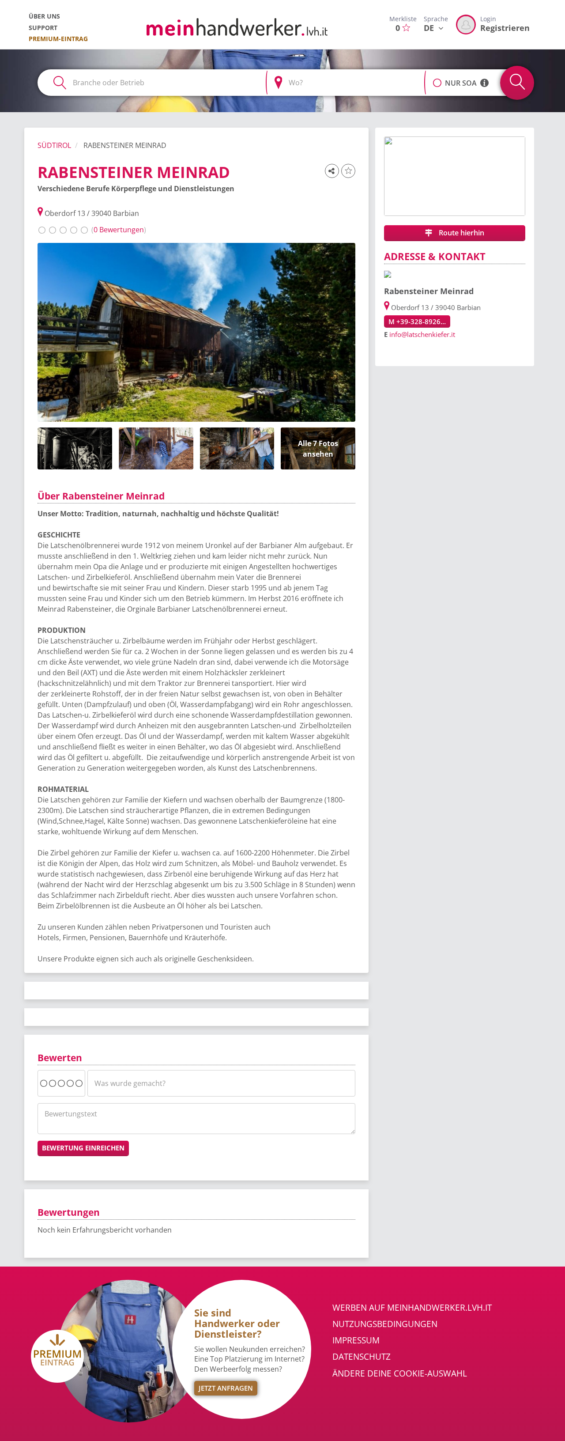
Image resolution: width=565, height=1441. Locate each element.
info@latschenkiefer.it (422, 334)
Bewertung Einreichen (83, 1147)
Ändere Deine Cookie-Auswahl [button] (399, 1373)
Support (43, 27)
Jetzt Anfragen (226, 1388)
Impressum (356, 1340)
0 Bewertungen (119, 229)
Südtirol (54, 145)
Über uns (44, 16)
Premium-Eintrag (58, 38)
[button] (437, 78)
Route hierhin (460, 233)
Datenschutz (361, 1356)
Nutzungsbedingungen (384, 1324)
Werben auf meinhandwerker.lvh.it (412, 1307)
